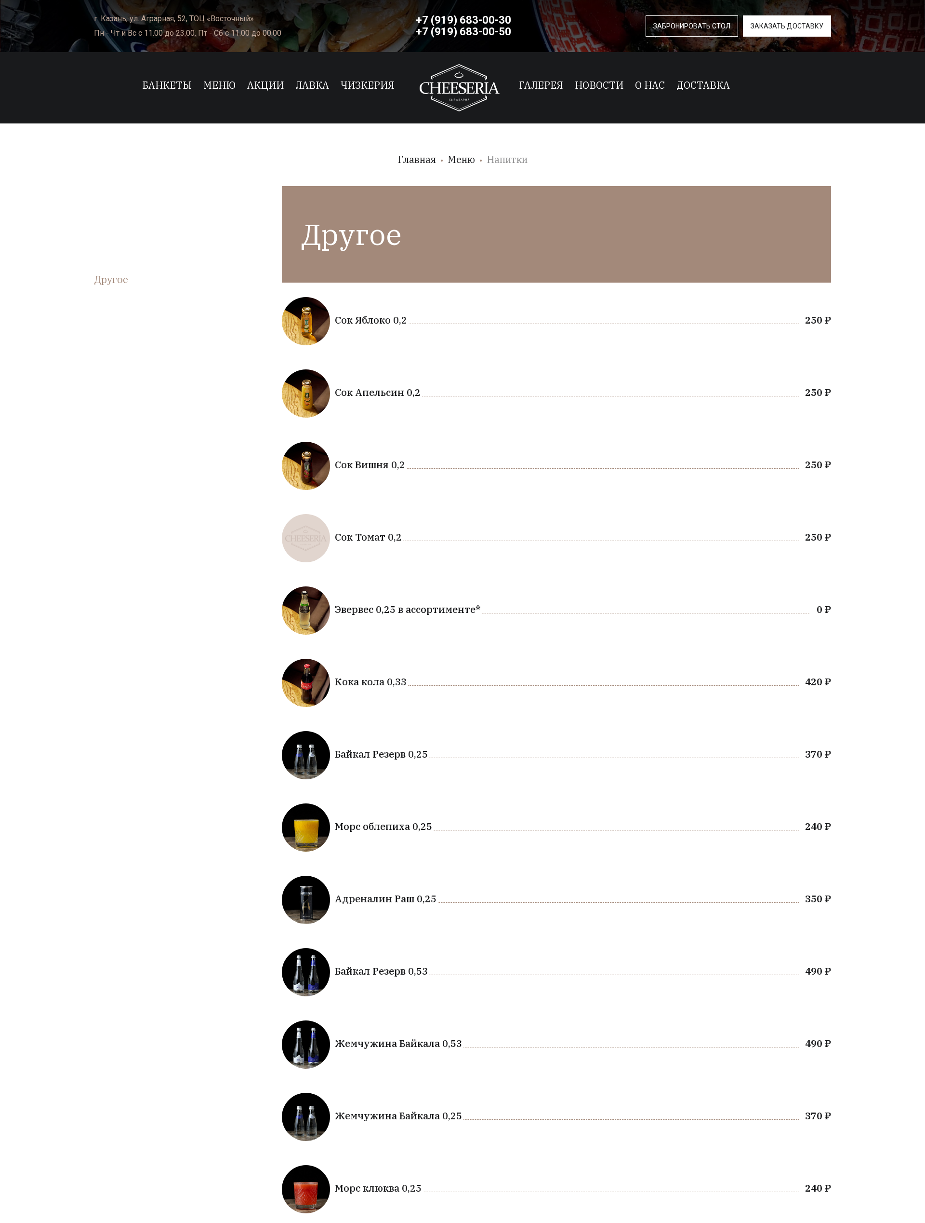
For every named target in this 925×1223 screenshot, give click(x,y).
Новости (599, 85)
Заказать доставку (787, 26)
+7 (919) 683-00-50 (463, 32)
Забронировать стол (691, 26)
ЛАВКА (312, 85)
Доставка (703, 85)
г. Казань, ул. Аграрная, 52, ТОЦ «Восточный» (174, 18)
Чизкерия (368, 85)
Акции (265, 85)
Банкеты (167, 85)
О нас (650, 85)
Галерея (541, 85)
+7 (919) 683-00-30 (463, 20)
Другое (111, 279)
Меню (219, 85)
